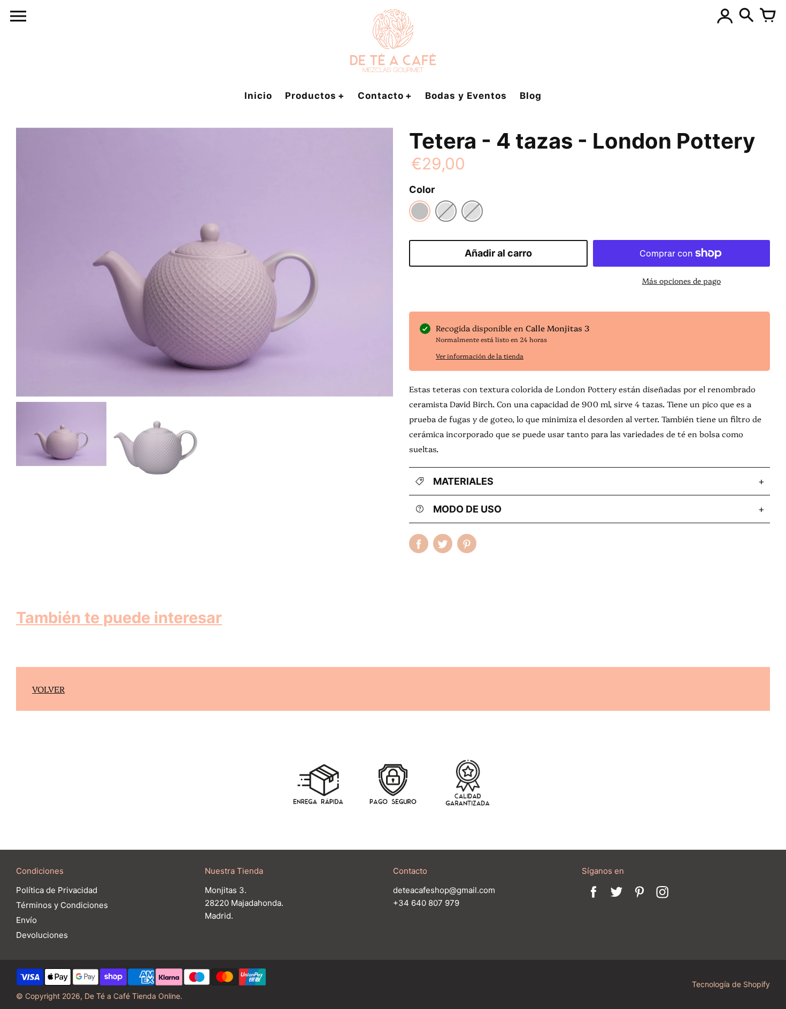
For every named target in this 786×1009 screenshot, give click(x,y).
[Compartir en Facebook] (418, 543)
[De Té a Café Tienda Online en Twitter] (616, 899)
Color (422, 189)
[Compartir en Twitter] (442, 543)
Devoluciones (42, 935)
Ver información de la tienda (479, 355)
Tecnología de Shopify (731, 984)
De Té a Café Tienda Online (132, 995)
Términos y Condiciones (62, 905)
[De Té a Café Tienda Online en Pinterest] (639, 899)
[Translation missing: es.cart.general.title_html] (768, 16)
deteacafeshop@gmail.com (444, 890)
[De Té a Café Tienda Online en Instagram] (662, 899)
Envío (26, 920)
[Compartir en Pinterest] (466, 543)
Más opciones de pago (681, 280)
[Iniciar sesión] (725, 16)
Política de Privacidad (56, 890)
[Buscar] (746, 16)
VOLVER (48, 689)
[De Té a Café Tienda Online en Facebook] (593, 899)
